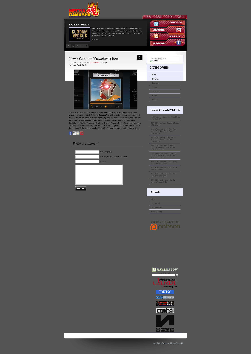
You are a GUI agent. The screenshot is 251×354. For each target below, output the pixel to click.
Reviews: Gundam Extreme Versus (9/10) (163, 175)
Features (155, 83)
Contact (182, 17)
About (159, 17)
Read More (96, 39)
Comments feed (156, 207)
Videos (155, 87)
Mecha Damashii (176, 343)
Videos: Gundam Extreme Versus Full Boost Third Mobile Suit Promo (162, 147)
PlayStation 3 (81, 65)
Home (148, 17)
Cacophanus (94, 62)
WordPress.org (156, 212)
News (105, 62)
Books (154, 96)
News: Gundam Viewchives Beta (94, 58)
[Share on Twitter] (74, 133)
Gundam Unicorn (106, 112)
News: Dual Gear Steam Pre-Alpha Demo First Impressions (163, 131)
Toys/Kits (155, 91)
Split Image (154, 117)
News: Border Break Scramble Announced (163, 163)
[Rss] (167, 36)
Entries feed (155, 203)
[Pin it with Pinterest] (81, 133)
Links (169, 17)
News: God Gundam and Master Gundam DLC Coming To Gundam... (117, 29)
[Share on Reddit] (77, 133)
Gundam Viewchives (107, 115)
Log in (152, 199)
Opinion (155, 100)
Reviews (155, 79)
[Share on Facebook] (70, 133)
